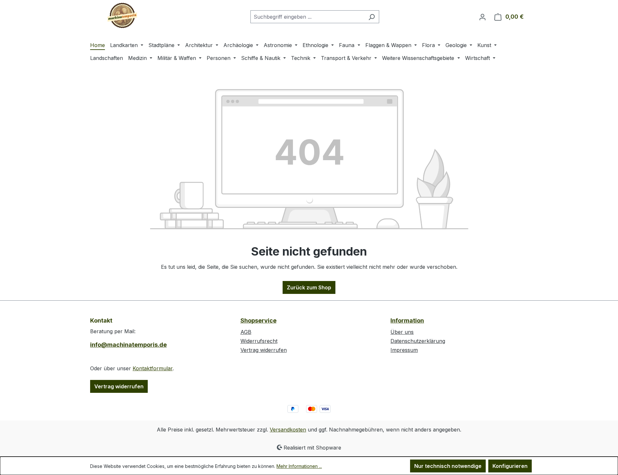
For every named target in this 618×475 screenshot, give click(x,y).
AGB (245, 332)
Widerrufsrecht (258, 341)
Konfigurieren (510, 466)
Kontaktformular (153, 368)
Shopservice (258, 320)
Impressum (404, 350)
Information (407, 320)
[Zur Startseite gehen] (122, 15)
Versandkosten (288, 429)
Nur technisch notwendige (448, 466)
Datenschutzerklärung (417, 341)
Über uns (402, 332)
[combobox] (307, 16)
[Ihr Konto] (482, 16)
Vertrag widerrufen (119, 386)
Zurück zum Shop (309, 287)
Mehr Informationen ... (299, 466)
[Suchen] (371, 16)
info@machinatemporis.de (128, 344)
